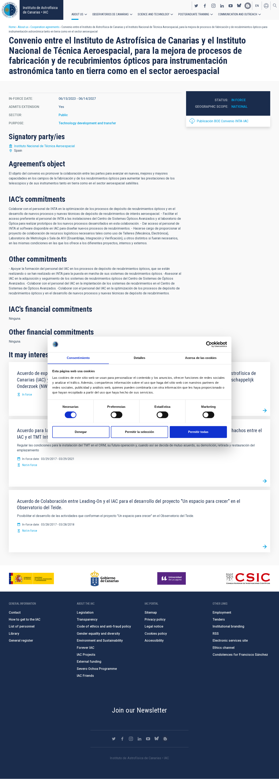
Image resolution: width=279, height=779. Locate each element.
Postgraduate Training (193, 14)
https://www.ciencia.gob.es (31, 578)
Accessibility (154, 640)
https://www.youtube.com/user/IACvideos (230, 5)
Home (12, 27)
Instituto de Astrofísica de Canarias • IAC (40, 10)
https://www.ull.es (172, 578)
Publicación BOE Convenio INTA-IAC (222, 121)
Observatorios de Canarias (110, 14)
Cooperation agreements (44, 27)
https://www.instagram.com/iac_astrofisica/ (213, 5)
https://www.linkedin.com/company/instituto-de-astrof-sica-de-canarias (222, 5)
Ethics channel (223, 648)
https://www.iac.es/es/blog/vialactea (247, 5)
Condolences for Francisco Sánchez (240, 655)
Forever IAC (85, 648)
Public (63, 115)
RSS (216, 634)
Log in (266, 5)
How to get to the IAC (24, 619)
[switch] (116, 414)
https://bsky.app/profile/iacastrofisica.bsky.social (239, 5)
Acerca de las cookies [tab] (201, 358)
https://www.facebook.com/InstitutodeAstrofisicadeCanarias (205, 5)
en (257, 5)
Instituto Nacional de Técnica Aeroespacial (44, 146)
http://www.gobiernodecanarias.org (104, 578)
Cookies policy (156, 634)
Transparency (87, 619)
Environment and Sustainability (100, 640)
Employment (222, 612)
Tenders (219, 619)
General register (21, 640)
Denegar (81, 432)
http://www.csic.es (247, 578)
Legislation (85, 612)
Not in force (29, 465)
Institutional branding (228, 626)
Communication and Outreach (237, 14)
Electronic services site (230, 640)
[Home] (10, 10)
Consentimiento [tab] (78, 358)
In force (238, 100)
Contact (15, 612)
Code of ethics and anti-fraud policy (104, 626)
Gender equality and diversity (98, 634)
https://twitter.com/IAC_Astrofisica (196, 5)
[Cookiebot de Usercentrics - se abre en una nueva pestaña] (209, 344)
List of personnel (22, 626)
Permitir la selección (139, 432)
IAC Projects (86, 655)
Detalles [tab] (139, 358)
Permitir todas (198, 432)
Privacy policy (155, 619)
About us (77, 14)
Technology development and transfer (87, 123)
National (239, 107)
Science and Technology (153, 14)
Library (14, 634)
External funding (89, 662)
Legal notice (154, 626)
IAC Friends (85, 676)
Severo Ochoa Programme (97, 669)
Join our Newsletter (139, 710)
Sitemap (151, 612)
